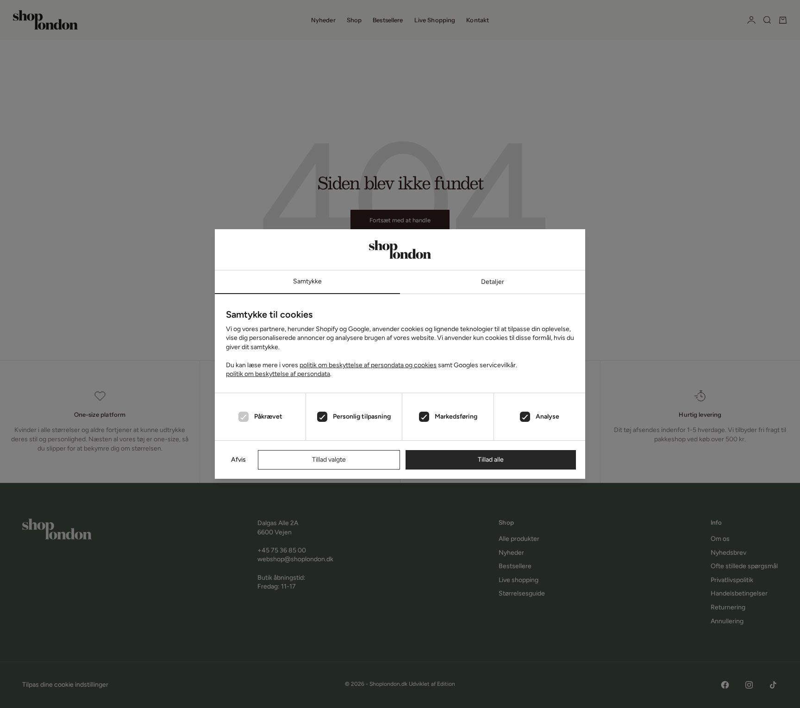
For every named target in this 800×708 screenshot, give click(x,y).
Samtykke (307, 281)
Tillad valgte (329, 460)
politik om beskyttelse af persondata (278, 374)
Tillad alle (491, 460)
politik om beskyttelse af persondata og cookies (368, 365)
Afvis (238, 460)
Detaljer (492, 282)
